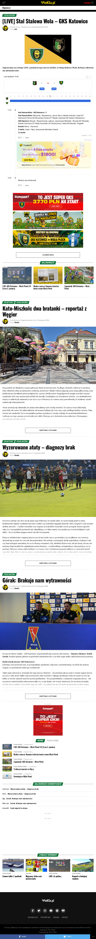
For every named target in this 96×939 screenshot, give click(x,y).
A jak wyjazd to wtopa (18, 808)
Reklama (56, 917)
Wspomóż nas (45, 917)
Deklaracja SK (33, 917)
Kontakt (65, 917)
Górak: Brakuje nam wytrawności (19, 799)
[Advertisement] (48, 834)
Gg (3, 799)
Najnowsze (6, 7)
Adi (15, 29)
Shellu (16, 322)
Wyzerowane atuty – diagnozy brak (25, 789)
